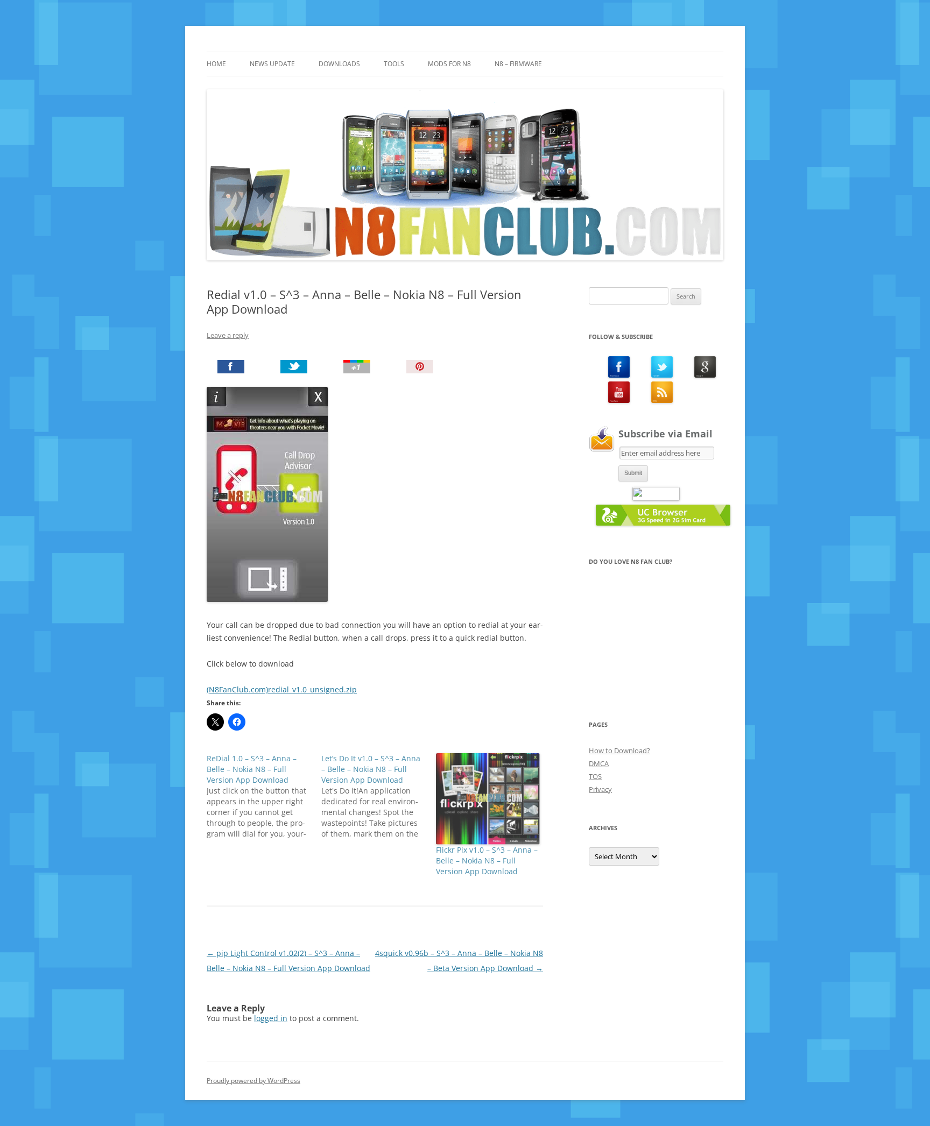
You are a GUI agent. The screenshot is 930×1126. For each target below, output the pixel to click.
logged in (270, 1018)
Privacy (600, 789)
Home (216, 63)
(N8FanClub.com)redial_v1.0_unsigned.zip (282, 689)
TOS (595, 776)
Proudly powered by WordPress (253, 1080)
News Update (272, 63)
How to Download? (619, 750)
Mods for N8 (449, 63)
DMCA (599, 763)
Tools (394, 63)
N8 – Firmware (518, 63)
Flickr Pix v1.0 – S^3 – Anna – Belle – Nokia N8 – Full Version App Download (487, 860)
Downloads (339, 63)
